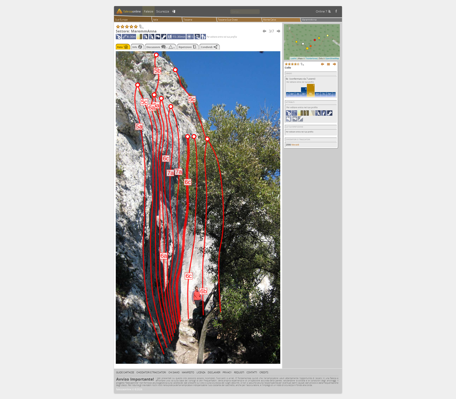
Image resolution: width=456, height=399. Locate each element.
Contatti (252, 372)
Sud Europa (121, 19)
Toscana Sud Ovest (228, 19)
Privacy (227, 372)
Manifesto (188, 372)
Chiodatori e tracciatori (151, 372)
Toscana (187, 19)
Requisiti (239, 372)
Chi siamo (174, 372)
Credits (264, 372)
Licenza (201, 372)
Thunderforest (311, 58)
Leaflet (293, 58)
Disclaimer (214, 372)
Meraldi (295, 144)
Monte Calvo (269, 19)
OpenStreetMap (332, 58)
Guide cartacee (125, 372)
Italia (155, 19)
